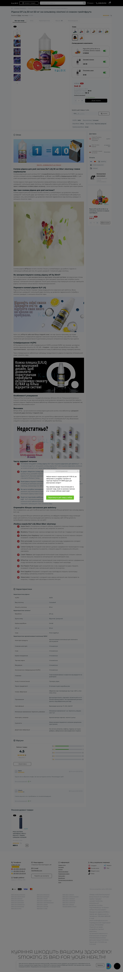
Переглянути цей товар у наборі (60, 497)
